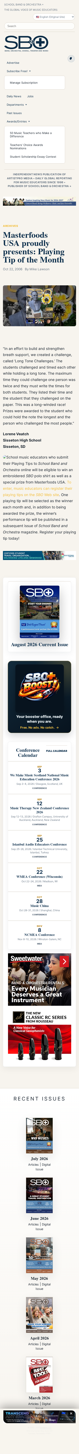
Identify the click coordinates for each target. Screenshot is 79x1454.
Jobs (30, 96)
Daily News (14, 96)
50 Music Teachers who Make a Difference (31, 134)
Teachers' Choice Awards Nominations (26, 146)
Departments (15, 104)
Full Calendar (56, 750)
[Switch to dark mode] (71, 58)
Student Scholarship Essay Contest (33, 156)
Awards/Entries (17, 121)
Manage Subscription (24, 82)
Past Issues (14, 113)
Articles (33, 1164)
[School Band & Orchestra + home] (26, 44)
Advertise (13, 62)
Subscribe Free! (17, 71)
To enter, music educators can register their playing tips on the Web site (37, 488)
